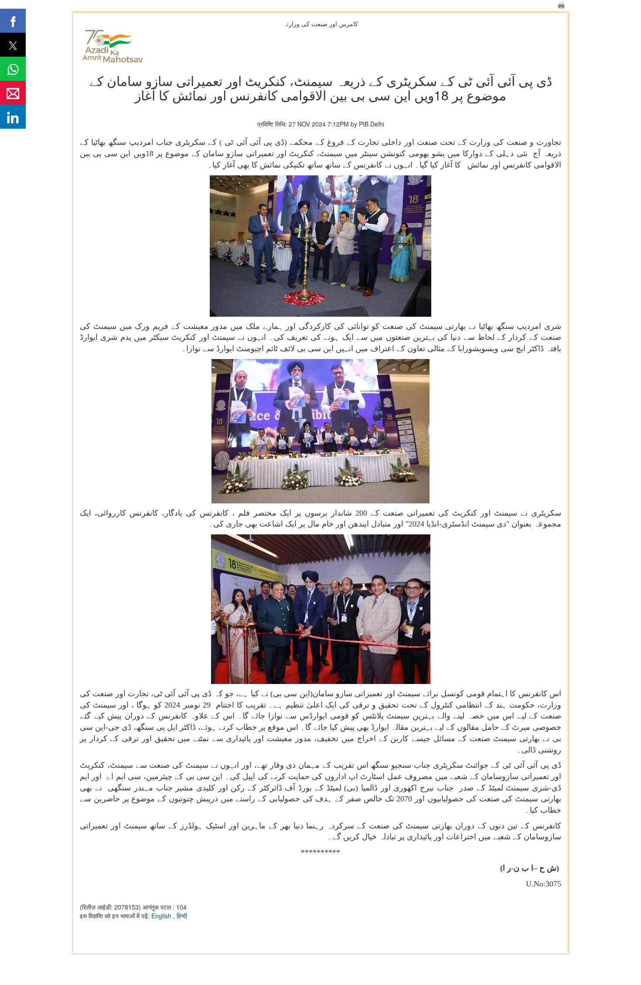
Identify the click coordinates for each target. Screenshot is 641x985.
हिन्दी (182, 915)
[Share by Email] (13, 93)
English (162, 915)
